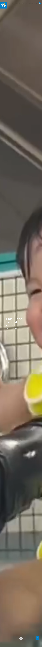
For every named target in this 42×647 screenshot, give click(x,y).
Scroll (21, 638)
